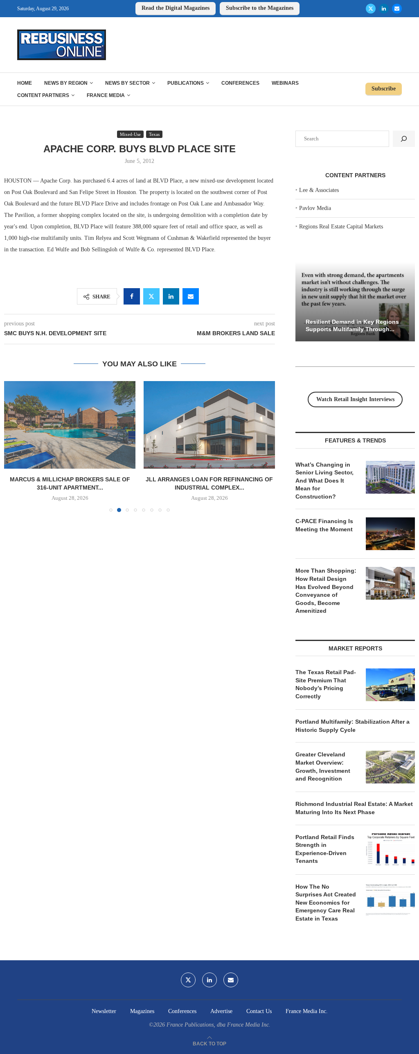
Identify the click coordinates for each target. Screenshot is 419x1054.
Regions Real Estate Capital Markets (341, 226)
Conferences (240, 83)
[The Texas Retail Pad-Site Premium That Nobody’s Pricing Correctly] (390, 684)
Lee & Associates (319, 190)
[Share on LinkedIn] (171, 296)
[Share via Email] (190, 296)
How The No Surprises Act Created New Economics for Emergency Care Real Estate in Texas (325, 902)
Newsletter (104, 1011)
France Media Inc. (307, 1011)
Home (24, 83)
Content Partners (43, 95)
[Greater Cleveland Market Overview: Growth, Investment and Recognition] (390, 767)
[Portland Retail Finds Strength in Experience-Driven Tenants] (390, 849)
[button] (15, 446)
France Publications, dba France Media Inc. (218, 1025)
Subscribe (384, 89)
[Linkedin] (384, 9)
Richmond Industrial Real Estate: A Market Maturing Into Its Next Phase (354, 808)
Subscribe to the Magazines (259, 8)
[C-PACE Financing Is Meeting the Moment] (390, 533)
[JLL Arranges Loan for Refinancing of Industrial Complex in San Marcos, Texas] (209, 425)
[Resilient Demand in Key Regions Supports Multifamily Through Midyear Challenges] (355, 302)
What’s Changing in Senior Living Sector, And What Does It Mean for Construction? (324, 480)
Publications (185, 83)
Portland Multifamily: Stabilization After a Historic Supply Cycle (352, 725)
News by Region (66, 83)
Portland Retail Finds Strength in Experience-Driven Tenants (324, 849)
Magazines (142, 1011)
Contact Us (259, 1011)
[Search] (404, 139)
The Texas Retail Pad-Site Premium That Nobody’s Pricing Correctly (325, 684)
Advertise (221, 1011)
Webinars (285, 83)
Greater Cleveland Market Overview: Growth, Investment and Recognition (322, 766)
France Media (106, 95)
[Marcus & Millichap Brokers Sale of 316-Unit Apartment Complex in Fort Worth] (69, 425)
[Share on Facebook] (132, 296)
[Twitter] (371, 9)
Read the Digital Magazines (176, 8)
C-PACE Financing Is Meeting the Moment (324, 525)
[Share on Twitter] (151, 296)
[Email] (397, 9)
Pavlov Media (315, 208)
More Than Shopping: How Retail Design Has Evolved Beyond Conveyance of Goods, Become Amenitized (325, 590)
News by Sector (127, 83)
